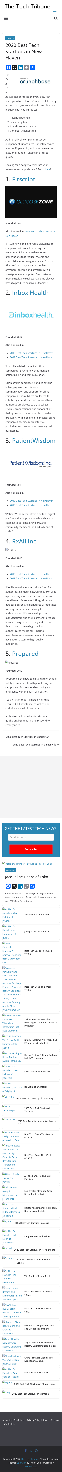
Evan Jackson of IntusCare (37, 1071)
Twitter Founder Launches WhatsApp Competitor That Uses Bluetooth (40, 1022)
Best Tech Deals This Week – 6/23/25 (38, 1157)
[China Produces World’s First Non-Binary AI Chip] (12, 1360)
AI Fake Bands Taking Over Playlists (37, 1177)
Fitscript (23, 179)
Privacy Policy (33, 1420)
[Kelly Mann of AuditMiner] (12, 1237)
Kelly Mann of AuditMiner (37, 1236)
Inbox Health (30, 292)
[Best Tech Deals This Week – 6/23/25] (12, 1157)
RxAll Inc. (25, 541)
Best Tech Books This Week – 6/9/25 (38, 1293)
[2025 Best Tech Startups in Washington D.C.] (8, 1123)
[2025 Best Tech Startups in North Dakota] (7, 1250)
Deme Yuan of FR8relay (36, 1372)
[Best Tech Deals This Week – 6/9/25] (12, 1310)
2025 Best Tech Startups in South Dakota (33, 1261)
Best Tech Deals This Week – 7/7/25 (38, 988)
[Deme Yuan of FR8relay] (12, 1373)
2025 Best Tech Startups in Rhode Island (34, 1384)
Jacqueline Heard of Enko (26, 876)
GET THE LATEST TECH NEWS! (31, 828)
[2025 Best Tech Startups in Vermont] (12, 1110)
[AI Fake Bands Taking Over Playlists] (12, 1178)
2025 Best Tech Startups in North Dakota (34, 1249)
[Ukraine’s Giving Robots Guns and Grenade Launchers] (12, 1327)
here (47, 169)
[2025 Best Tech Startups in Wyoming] (8, 1099)
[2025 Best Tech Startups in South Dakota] (8, 1261)
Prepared (25, 653)
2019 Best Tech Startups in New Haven (31, 353)
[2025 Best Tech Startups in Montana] (6, 1394)
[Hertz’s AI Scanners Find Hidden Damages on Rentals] (12, 1210)
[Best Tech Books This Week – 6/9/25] (12, 1293)
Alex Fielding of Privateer (37, 914)
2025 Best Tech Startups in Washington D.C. (37, 1123)
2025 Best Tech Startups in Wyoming (34, 1098)
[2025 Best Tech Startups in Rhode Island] (7, 1385)
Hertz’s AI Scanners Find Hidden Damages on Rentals (40, 1209)
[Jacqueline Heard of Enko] (31, 864)
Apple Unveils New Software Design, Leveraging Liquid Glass (40, 1344)
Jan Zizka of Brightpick (35, 1086)
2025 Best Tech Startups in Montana (30, 1393)
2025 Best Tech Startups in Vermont (37, 1110)
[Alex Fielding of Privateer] (12, 915)
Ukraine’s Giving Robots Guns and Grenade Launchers (39, 1327)
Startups (10, 38)
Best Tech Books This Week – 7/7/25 (38, 952)
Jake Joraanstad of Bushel (37, 931)
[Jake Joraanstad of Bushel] (12, 932)
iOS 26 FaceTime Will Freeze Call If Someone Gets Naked (40, 1041)
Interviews (10, 870)
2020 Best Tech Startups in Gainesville (34, 744)
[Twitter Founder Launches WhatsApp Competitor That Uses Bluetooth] (12, 1023)
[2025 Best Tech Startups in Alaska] (7, 1224)
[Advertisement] (31, 787)
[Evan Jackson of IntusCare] (12, 1072)
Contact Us (9, 1424)
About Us (7, 1420)
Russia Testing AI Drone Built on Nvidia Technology (40, 1057)
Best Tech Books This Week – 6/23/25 (38, 1136)
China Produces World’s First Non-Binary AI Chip (38, 1359)
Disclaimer (19, 1420)
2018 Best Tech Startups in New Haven (31, 357)
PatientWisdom (34, 440)
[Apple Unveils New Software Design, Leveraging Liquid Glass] (12, 1344)
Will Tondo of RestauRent (37, 1276)
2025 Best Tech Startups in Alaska (32, 1222)
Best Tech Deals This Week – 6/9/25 (38, 1310)
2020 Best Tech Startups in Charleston (27, 737)
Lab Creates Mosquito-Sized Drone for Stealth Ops (38, 1192)
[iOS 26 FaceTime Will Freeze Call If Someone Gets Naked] (12, 1042)
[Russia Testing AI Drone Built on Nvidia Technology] (12, 1057)
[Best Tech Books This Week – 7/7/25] (12, 953)
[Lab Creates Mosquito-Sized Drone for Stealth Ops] (12, 1193)
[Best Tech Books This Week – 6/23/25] (12, 1136)
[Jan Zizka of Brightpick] (12, 1087)
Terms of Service (51, 1420)
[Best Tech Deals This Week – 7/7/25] (12, 989)
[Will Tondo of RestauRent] (12, 1276)
